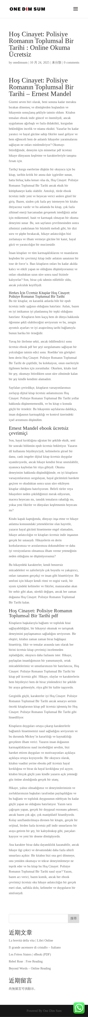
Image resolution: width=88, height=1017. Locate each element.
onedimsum (20, 62)
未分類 (56, 62)
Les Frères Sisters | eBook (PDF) (30, 954)
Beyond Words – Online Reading (30, 968)
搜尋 (73, 918)
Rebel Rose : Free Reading (26, 961)
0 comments (71, 62)
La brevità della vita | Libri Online (31, 940)
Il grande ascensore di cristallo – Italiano (35, 947)
